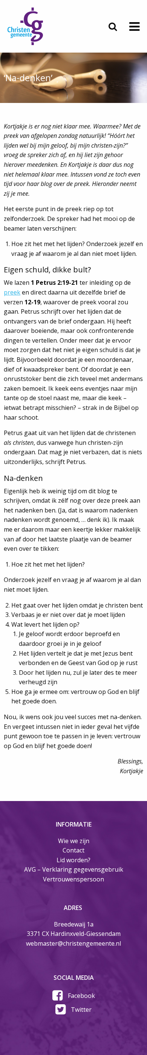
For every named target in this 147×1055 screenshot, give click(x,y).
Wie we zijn (73, 841)
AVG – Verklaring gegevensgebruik (73, 869)
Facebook (81, 996)
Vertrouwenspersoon (73, 879)
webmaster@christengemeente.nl (73, 943)
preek (12, 292)
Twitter (81, 1009)
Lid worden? (73, 860)
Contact (73, 850)
